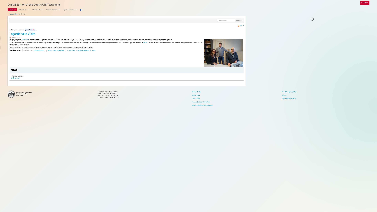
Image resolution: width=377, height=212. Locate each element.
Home (11, 14)
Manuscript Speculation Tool (201, 102)
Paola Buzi (25, 40)
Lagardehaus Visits (22, 34)
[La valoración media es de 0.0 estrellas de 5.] (12, 78)
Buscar (238, 20)
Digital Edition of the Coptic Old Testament (34, 4)
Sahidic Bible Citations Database (202, 105)
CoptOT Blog (196, 98)
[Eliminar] (33, 30)
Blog (15, 14)
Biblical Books (196, 92)
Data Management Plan (289, 92)
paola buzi (72, 50)
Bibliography (196, 95)
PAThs (145, 42)
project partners (83, 50)
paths (93, 50)
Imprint (284, 95)
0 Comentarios (39, 50)
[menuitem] (364, 3)
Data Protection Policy (289, 98)
